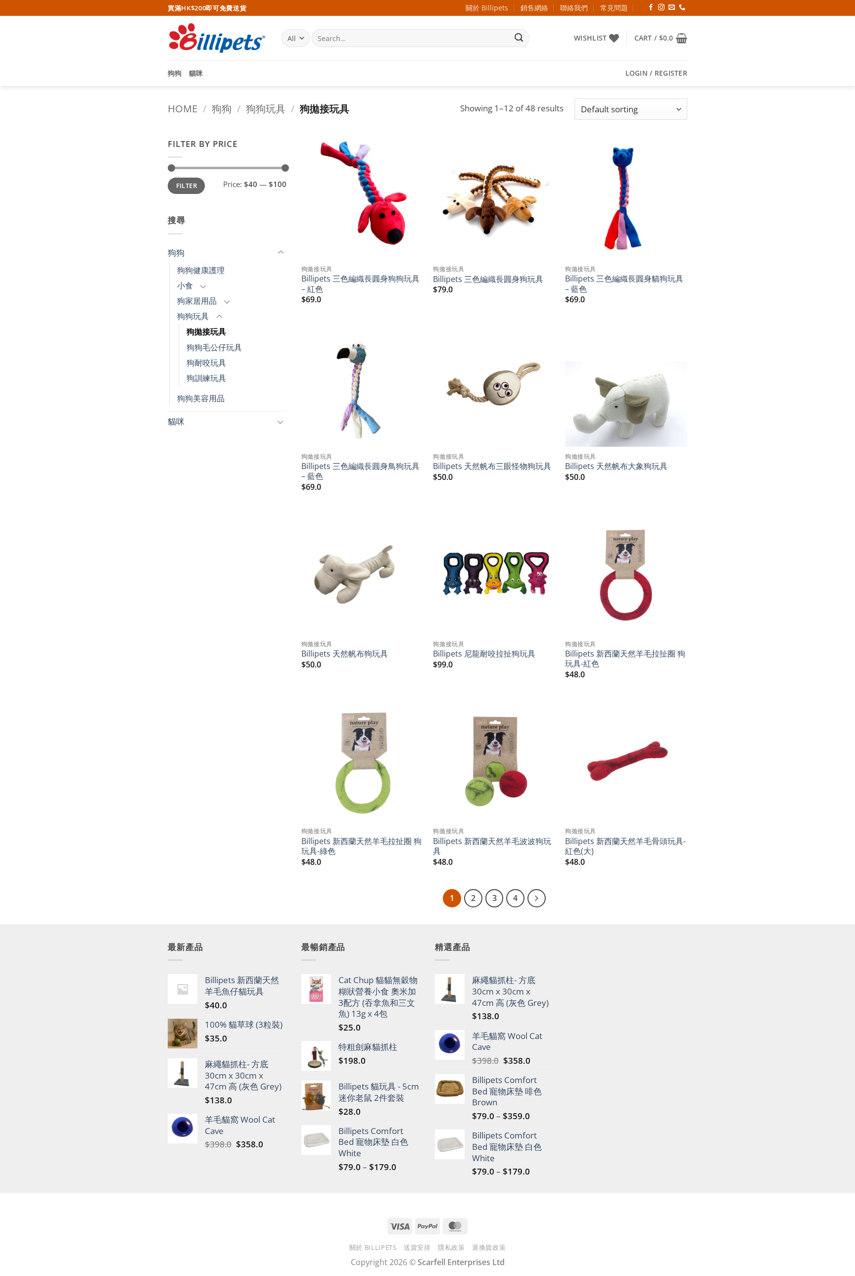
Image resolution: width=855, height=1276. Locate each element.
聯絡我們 (574, 7)
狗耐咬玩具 (206, 362)
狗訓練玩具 (206, 378)
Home (182, 108)
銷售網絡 (534, 7)
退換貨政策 (489, 1247)
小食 (185, 285)
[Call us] (682, 7)
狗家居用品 (197, 300)
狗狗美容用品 (201, 398)
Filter (186, 185)
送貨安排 (417, 1247)
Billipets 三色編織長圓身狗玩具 (488, 279)
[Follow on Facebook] (651, 7)
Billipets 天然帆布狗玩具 (344, 654)
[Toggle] (280, 252)
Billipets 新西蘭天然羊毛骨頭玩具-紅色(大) (625, 846)
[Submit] (519, 38)
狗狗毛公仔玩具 (214, 347)
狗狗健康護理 (201, 270)
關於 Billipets (487, 7)
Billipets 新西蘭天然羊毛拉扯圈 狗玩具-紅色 (625, 659)
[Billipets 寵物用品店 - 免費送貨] (217, 38)
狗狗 (175, 73)
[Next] (536, 898)
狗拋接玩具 (206, 331)
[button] (660, 38)
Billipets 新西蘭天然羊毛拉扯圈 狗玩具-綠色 (361, 846)
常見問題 (614, 7)
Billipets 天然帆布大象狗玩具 (616, 466)
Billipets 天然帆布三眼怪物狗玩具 (492, 466)
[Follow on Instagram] (661, 7)
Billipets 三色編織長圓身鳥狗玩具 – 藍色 (360, 471)
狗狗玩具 (265, 108)
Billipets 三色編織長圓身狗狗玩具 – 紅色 (360, 284)
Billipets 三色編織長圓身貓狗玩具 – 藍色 (624, 284)
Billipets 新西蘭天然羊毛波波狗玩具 (492, 846)
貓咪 (196, 73)
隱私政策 (451, 1247)
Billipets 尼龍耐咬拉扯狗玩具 (484, 654)
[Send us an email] (671, 7)
